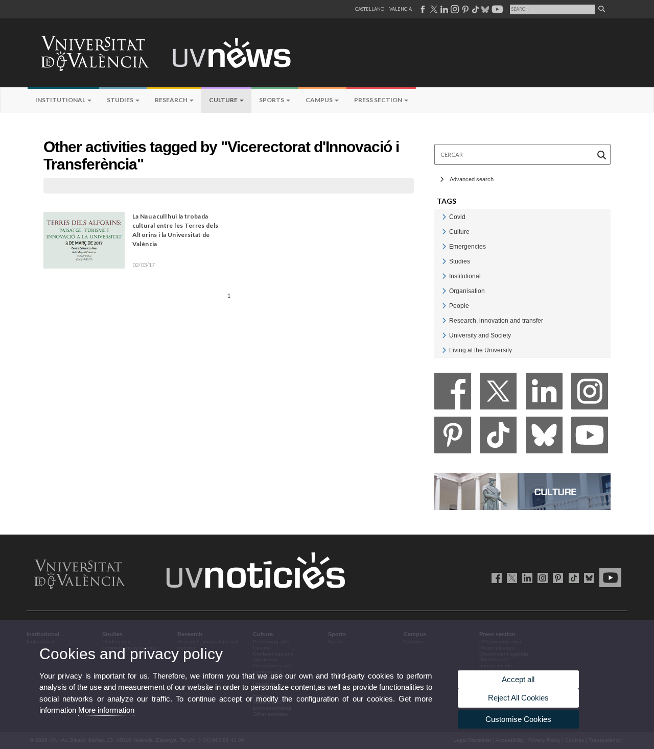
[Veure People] (444, 305)
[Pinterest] (452, 438)
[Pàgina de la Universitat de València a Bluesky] (484, 9)
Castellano (369, 9)
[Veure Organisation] (444, 291)
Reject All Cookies (518, 697)
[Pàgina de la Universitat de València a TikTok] (475, 9)
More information (106, 710)
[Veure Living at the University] (444, 350)
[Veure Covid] (444, 217)
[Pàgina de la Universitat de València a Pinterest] (464, 9)
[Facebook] (452, 394)
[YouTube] (589, 438)
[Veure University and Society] (444, 335)
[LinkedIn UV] (525, 577)
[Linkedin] (544, 394)
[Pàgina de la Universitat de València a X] (433, 9)
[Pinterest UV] (556, 577)
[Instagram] (589, 394)
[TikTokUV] (571, 577)
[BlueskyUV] (587, 577)
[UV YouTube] (608, 577)
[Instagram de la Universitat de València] (541, 577)
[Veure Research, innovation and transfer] (444, 320)
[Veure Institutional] (444, 276)
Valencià (400, 9)
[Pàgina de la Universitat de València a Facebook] (422, 9)
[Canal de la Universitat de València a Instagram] (454, 9)
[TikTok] (498, 438)
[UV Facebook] (495, 577)
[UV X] (510, 577)
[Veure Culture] (444, 231)
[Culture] (522, 491)
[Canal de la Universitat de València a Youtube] (496, 9)
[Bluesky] (544, 438)
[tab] (522, 216)
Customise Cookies (518, 719)
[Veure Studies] (444, 261)
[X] (498, 394)
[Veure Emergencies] (444, 246)
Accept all (518, 679)
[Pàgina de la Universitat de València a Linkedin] (443, 9)
